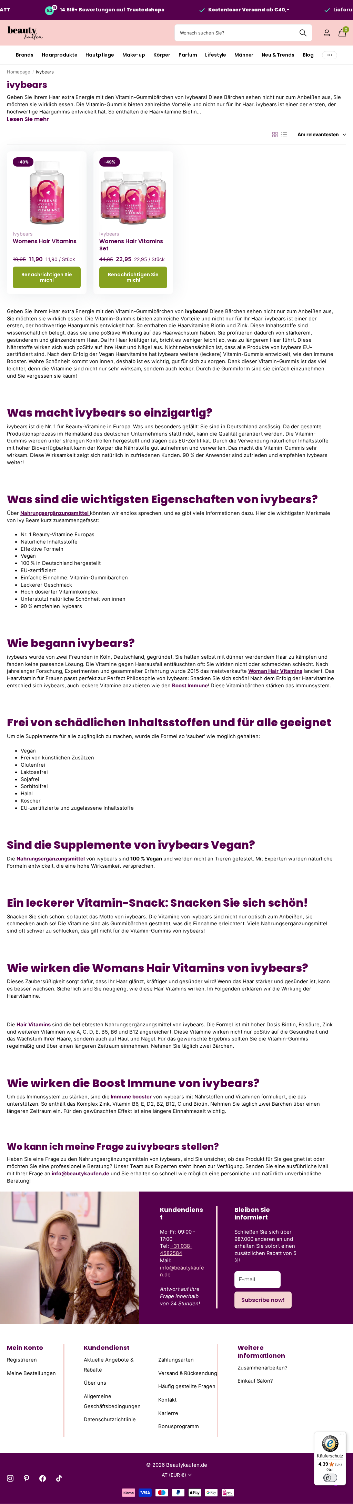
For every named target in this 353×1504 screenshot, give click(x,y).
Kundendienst (107, 1347)
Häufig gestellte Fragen (186, 1387)
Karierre (168, 1413)
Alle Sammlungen (24, 55)
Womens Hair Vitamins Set (131, 245)
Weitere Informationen (261, 1351)
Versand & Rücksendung (187, 1373)
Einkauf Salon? (255, 1381)
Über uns (95, 1383)
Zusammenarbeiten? (263, 1368)
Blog (308, 54)
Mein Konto (25, 1347)
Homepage (18, 71)
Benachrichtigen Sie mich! (46, 277)
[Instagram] (10, 1478)
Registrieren (22, 1360)
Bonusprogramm (178, 1427)
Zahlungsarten (176, 1360)
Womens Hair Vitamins (45, 241)
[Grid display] (275, 134)
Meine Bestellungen (31, 1373)
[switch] (330, 1478)
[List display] (284, 134)
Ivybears (22, 234)
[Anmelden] (326, 33)
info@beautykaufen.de (80, 1174)
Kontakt (167, 1400)
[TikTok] (59, 1478)
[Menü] (342, 1436)
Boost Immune (190, 686)
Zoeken (302, 32)
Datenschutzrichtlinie (110, 1420)
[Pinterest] (26, 1478)
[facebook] (42, 1478)
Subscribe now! (263, 1300)
